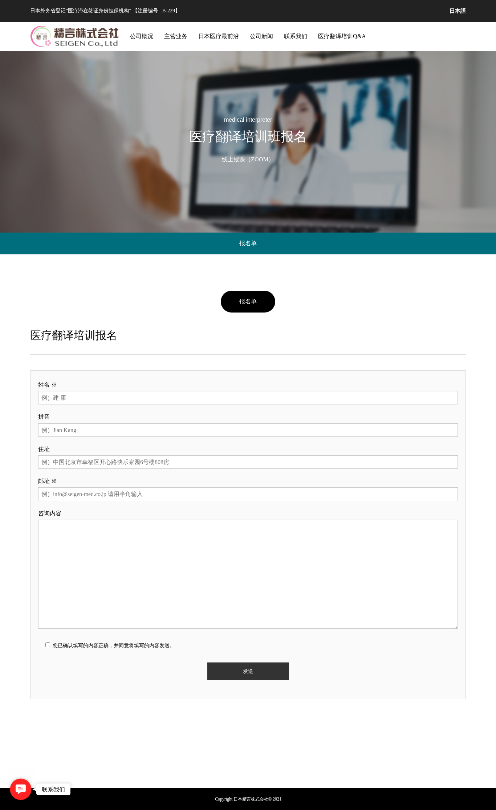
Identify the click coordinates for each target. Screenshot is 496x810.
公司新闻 (261, 36)
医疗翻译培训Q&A (342, 36)
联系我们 (295, 36)
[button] (21, 789)
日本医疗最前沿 (218, 36)
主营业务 (175, 36)
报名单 (248, 243)
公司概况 (141, 36)
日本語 (458, 11)
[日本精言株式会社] (75, 36)
